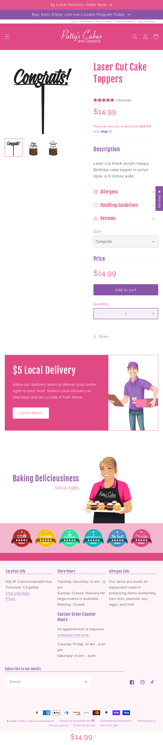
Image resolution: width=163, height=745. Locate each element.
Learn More (31, 413)
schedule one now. (73, 635)
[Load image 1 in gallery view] (13, 147)
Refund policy (146, 720)
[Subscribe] (85, 681)
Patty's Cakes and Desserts (36, 721)
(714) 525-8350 (146, 21)
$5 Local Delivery (82, 21)
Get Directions (124, 21)
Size (97, 231)
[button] (7, 36)
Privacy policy (58, 725)
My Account (103, 21)
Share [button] (104, 336)
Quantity (101, 304)
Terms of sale (109, 725)
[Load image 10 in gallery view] (53, 147)
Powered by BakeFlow (75, 720)
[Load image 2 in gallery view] (33, 147)
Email (10, 599)
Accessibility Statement (116, 720)
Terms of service (84, 725)
